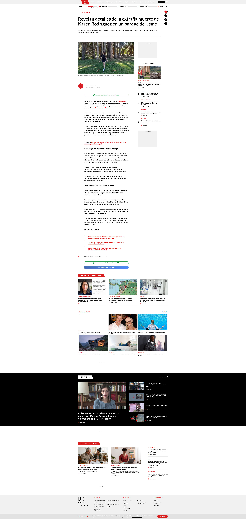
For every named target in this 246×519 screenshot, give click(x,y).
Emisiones (82, 6)
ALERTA (124, 507)
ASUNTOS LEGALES (141, 502)
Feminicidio (98, 256)
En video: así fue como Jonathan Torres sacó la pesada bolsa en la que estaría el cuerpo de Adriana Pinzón (106, 237)
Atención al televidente (100, 502)
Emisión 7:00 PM (143, 6)
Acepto (162, 516)
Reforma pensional (146, 100)
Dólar (142, 91)
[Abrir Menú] (79, 2)
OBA (108, 508)
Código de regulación (99, 504)
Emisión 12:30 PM (123, 6)
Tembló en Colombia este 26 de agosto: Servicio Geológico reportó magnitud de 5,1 (122, 299)
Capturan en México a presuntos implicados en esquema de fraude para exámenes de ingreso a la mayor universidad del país (157, 463)
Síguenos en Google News (107, 267)
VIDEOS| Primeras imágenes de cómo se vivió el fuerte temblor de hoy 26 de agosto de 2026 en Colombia (149, 84)
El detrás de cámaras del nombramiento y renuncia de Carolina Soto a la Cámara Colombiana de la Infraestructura (98, 416)
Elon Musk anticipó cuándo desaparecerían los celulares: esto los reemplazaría (151, 112)
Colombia (93, 1)
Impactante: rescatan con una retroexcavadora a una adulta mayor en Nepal (155, 385)
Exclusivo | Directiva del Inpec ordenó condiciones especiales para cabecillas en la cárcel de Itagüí (151, 122)
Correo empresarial (99, 506)
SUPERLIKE (156, 503)
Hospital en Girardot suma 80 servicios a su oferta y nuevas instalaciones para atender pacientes (152, 300)
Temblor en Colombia (143, 80)
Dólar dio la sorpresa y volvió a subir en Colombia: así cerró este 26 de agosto (149, 94)
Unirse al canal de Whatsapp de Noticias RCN (107, 95)
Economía (127, 1)
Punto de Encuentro (150, 1)
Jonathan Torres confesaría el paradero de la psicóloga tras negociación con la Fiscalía (106, 243)
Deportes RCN (109, 1)
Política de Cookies (137, 517)
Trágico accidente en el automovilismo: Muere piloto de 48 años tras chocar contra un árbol (158, 451)
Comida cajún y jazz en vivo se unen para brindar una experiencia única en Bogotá (158, 475)
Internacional (100, 1)
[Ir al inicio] (85, 2)
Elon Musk (143, 109)
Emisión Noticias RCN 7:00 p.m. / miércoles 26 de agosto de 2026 (156, 416)
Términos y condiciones (122, 515)
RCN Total (125, 502)
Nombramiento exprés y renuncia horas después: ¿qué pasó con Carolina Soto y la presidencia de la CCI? (90, 300)
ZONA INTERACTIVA (158, 502)
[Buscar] (167, 2)
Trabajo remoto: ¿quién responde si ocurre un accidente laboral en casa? (124, 468)
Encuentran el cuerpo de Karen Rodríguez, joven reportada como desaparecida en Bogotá (105, 143)
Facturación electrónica (113, 500)
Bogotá (104, 256)
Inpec (142, 118)
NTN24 (124, 500)
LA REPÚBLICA (140, 500)
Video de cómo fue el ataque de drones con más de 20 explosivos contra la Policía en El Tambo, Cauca (156, 395)
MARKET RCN (156, 505)
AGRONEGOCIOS (140, 503)
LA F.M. (124, 505)
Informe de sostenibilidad (110, 503)
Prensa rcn (97, 508)
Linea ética (109, 506)
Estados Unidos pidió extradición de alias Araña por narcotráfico (156, 406)
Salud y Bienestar (119, 1)
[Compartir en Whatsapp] (165, 23)
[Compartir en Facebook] (165, 15)
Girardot (142, 296)
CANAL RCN (161, 1)
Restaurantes (151, 471)
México (149, 459)
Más (162, 377)
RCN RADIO (125, 503)
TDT (131, 500)
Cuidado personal (115, 465)
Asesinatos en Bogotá (88, 256)
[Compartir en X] (165, 19)
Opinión (141, 1)
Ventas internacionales (113, 504)
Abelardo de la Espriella (84, 296)
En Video (85, 377)
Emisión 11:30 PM (163, 6)
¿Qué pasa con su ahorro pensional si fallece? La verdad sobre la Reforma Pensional (149, 103)
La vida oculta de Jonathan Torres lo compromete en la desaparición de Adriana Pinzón (104, 248)
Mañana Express (103, 6)
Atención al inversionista (97, 510)
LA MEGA (125, 510)
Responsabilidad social (99, 500)
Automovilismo (151, 447)
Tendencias (134, 1)
